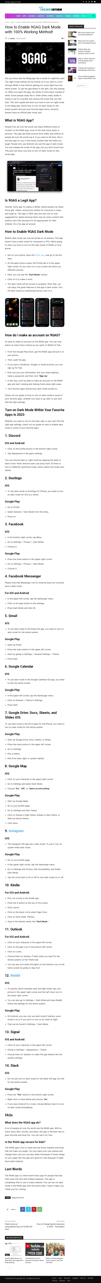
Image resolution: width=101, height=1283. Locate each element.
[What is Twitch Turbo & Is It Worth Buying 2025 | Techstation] (72, 61)
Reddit (15, 976)
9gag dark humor (18, 1198)
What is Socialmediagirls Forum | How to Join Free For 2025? (54, 1260)
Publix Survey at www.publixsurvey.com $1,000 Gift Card (18, 1226)
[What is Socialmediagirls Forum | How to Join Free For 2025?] (55, 1249)
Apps (13, 22)
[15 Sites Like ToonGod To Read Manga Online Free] (72, 70)
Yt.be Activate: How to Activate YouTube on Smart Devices (34, 1260)
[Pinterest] (34, 1209)
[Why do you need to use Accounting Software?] (72, 35)
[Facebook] (83, 1)
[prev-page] (6, 1268)
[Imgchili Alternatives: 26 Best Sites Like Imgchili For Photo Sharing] (14, 1249)
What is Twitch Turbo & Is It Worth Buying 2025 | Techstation (86, 61)
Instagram (16, 831)
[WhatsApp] (39, 1209)
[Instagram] (86, 1)
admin (12, 38)
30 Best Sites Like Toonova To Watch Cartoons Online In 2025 (86, 51)
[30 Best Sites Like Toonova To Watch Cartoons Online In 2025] (72, 51)
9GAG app (40, 255)
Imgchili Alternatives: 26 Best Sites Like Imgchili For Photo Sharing (14, 1260)
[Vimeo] (91, 1)
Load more (81, 85)
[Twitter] (89, 1)
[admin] (6, 38)
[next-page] (10, 1268)
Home (7, 22)
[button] (93, 16)
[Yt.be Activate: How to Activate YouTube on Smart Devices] (34, 1249)
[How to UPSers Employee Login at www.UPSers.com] (72, 78)
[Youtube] (94, 1)
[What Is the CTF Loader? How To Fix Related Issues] (72, 43)
